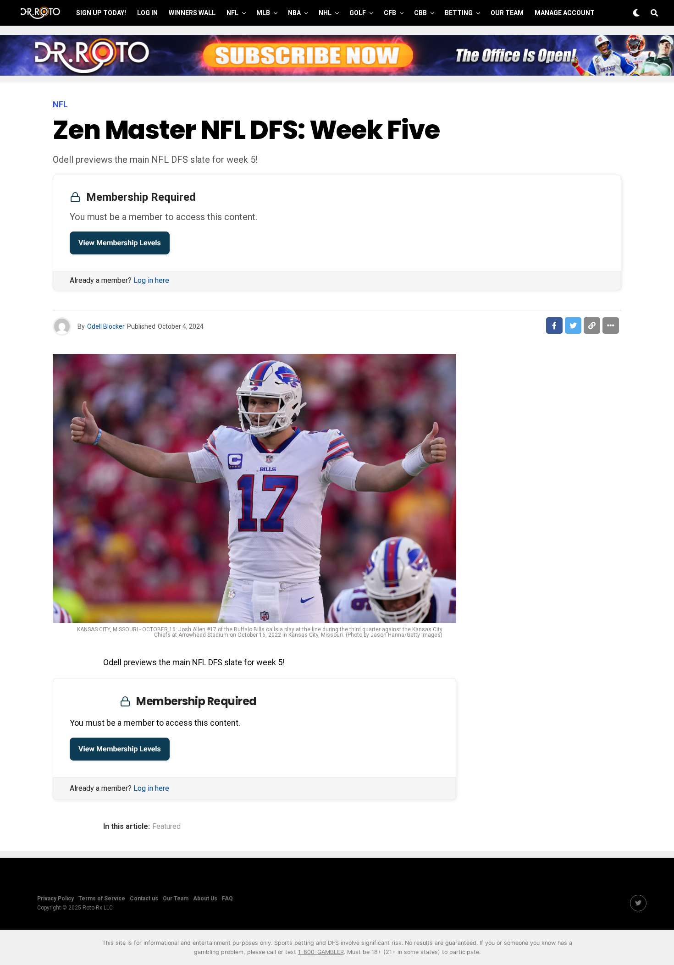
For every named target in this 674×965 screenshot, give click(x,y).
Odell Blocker (106, 326)
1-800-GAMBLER (321, 951)
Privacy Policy (55, 898)
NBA (294, 13)
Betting (459, 13)
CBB (420, 13)
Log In (147, 13)
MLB (263, 13)
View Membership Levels (119, 242)
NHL (325, 13)
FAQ (227, 898)
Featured (166, 826)
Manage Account (565, 13)
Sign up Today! (101, 13)
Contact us (144, 898)
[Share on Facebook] (554, 325)
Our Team (507, 13)
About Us (205, 898)
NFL (232, 13)
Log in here (151, 280)
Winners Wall (192, 13)
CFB (390, 13)
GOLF (357, 13)
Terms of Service (101, 898)
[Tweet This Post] (573, 325)
